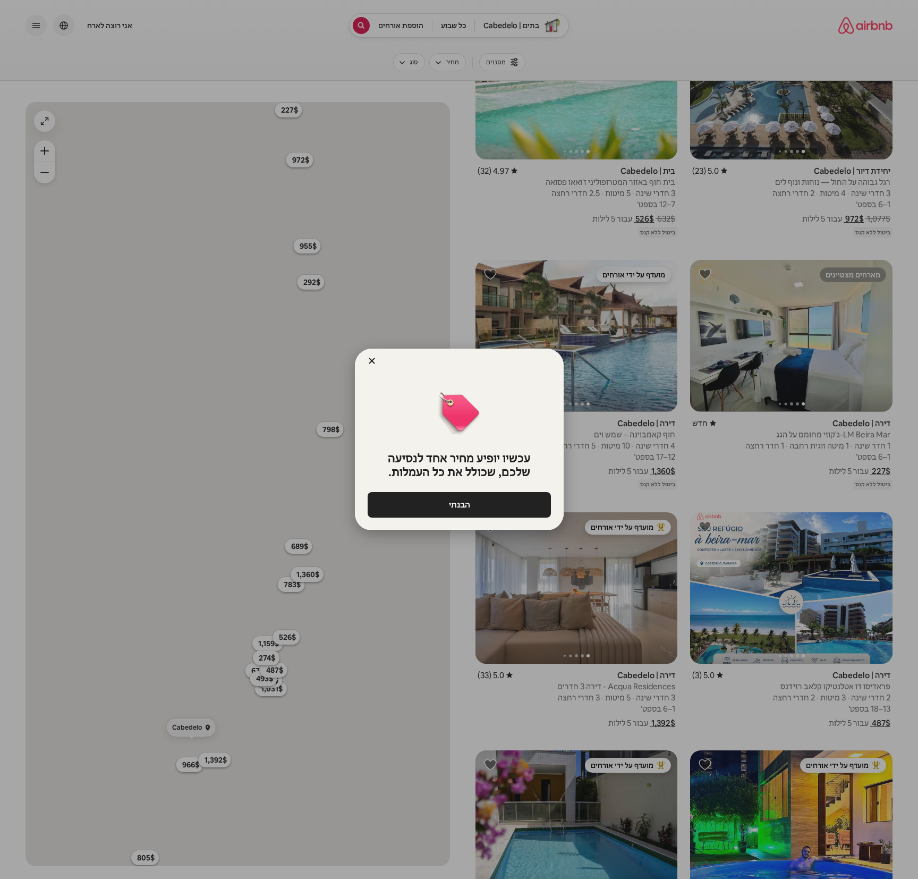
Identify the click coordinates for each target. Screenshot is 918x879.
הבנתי (459, 504)
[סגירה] (372, 361)
